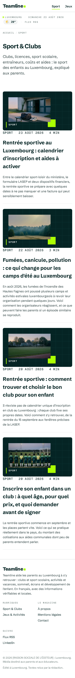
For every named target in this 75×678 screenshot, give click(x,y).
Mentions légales (49, 614)
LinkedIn (9, 643)
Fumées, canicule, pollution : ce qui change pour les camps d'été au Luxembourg (37, 268)
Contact (43, 620)
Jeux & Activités (14, 614)
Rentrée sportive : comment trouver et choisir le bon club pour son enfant (37, 387)
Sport (56, 6)
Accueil (9, 32)
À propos (44, 609)
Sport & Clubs (12, 609)
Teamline (13, 6)
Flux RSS (31, 22)
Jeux (68, 6)
